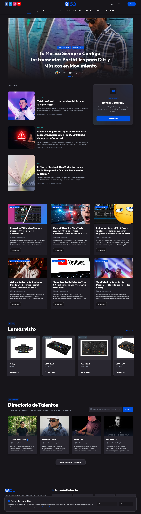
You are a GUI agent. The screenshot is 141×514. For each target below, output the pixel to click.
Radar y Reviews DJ (74, 11)
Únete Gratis (113, 119)
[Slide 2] (72, 76)
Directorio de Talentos (94, 11)
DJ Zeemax (41, 114)
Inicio (29, 11)
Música (40, 163)
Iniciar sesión (121, 4)
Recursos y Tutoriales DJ (52, 11)
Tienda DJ (110, 11)
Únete (132, 4)
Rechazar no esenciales (107, 504)
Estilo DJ (40, 97)
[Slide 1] (69, 76)
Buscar (128, 409)
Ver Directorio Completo (70, 462)
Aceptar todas (126, 504)
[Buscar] (112, 4)
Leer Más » (15, 250)
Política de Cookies (48, 507)
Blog (36, 11)
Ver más (128, 330)
